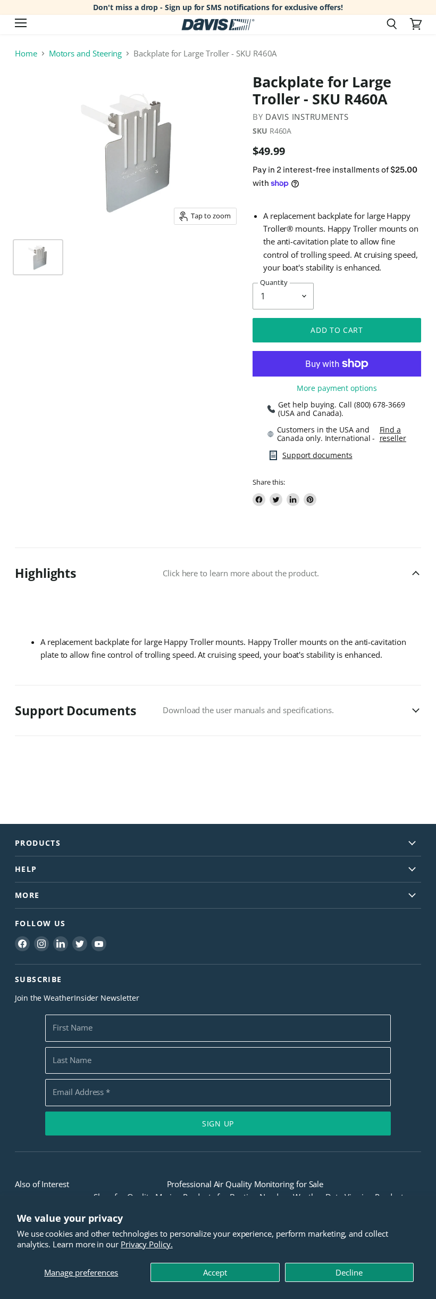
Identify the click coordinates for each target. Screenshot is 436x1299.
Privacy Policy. (147, 1244)
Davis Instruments (307, 116)
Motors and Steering (85, 53)
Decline (349, 1272)
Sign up (218, 1123)
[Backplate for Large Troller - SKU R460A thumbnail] (38, 257)
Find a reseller (393, 434)
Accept (215, 1272)
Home (26, 53)
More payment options (337, 388)
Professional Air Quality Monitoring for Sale (245, 1184)
